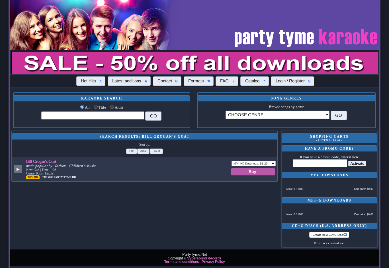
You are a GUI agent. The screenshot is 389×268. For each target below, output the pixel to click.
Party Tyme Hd (65, 177)
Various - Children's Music (75, 166)
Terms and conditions (181, 261)
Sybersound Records (204, 258)
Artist (119, 107)
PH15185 (48, 177)
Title (102, 107)
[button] (91, 81)
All (87, 107)
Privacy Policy (213, 261)
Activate (357, 163)
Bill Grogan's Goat (41, 161)
